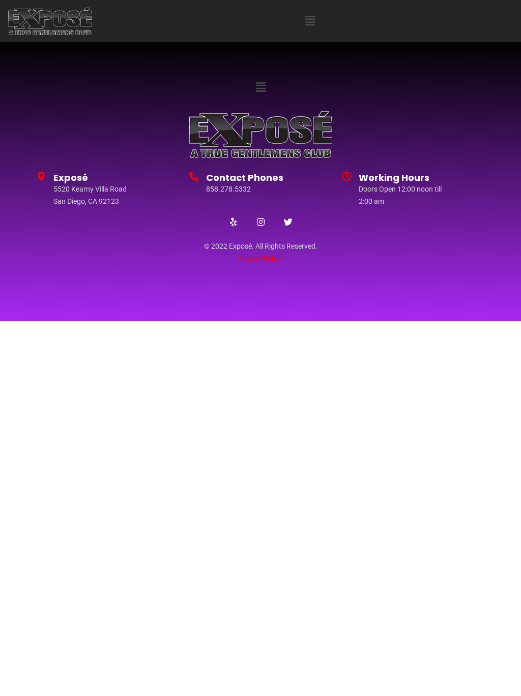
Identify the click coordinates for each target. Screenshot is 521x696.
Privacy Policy (260, 258)
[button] (310, 21)
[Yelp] (233, 221)
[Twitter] (288, 221)
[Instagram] (260, 221)
